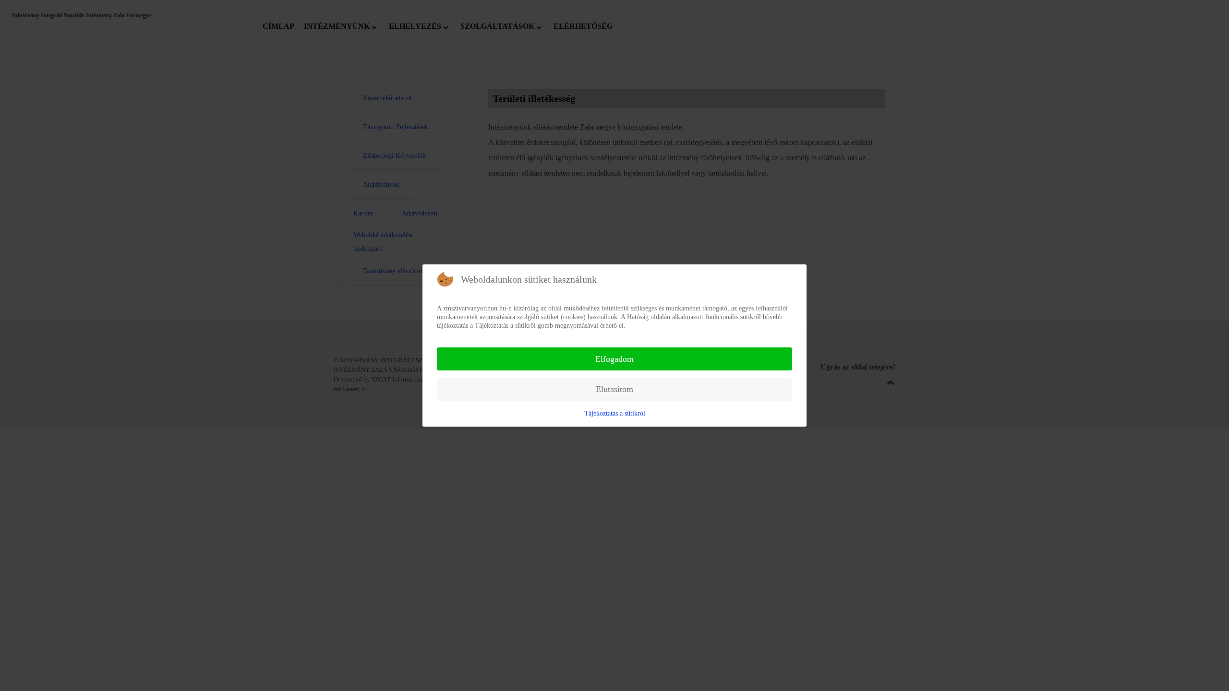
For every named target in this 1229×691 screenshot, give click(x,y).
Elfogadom (614, 359)
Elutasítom (614, 389)
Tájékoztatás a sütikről (614, 413)
